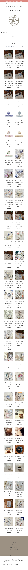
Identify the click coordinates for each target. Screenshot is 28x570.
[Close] (26, 558)
